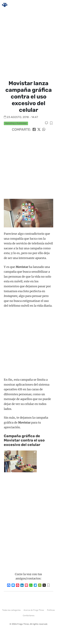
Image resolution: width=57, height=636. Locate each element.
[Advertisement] (28, 44)
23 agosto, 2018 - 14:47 (22, 117)
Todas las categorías (11, 610)
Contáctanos (28, 615)
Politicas (51, 610)
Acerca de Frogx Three (34, 610)
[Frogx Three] (4, 4)
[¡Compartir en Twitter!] (39, 129)
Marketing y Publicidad (16, 123)
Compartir (51, 123)
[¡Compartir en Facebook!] (34, 129)
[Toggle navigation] (51, 5)
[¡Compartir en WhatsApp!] (43, 129)
